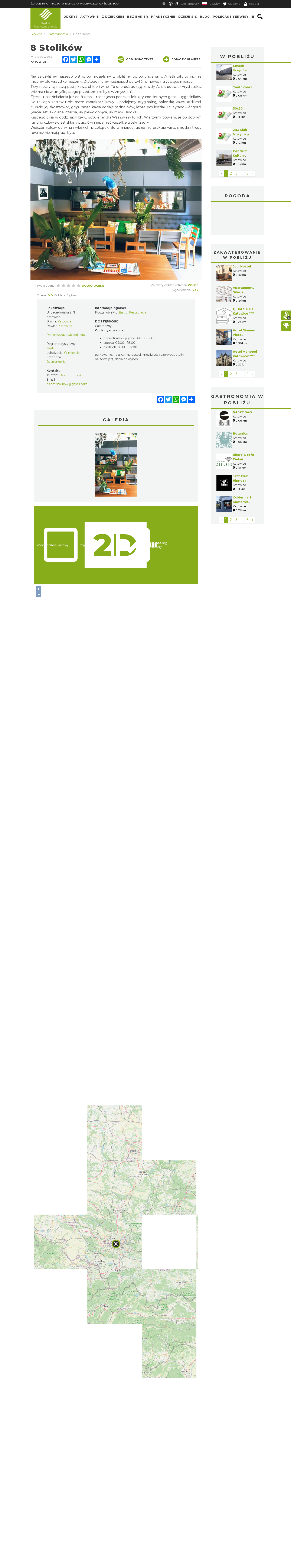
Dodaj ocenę (93, 285)
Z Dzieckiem (113, 16)
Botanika (240, 433)
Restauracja (137, 312)
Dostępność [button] (189, 3)
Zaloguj (253, 3)
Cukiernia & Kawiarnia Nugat (242, 502)
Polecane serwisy (231, 16)
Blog (205, 16)
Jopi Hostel (242, 266)
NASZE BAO (242, 412)
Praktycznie (163, 16)
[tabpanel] (115, 466)
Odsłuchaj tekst (139, 59)
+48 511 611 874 (70, 375)
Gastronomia (56, 362)
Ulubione (234, 3)
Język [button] (214, 3)
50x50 (238, 108)
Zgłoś (193, 285)
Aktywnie (89, 16)
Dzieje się (187, 16)
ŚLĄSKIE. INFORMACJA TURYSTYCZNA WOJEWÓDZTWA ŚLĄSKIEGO (74, 3)
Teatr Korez (242, 87)
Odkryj (70, 16)
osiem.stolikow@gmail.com (66, 384)
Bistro (123, 312)
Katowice (237, 219)
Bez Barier (137, 16)
